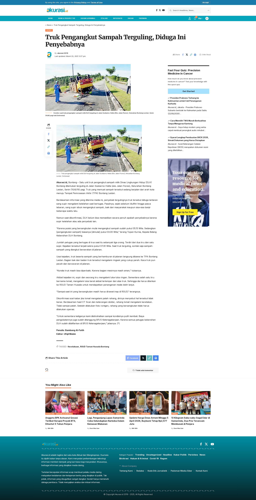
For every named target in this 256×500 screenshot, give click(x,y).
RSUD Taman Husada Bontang (94, 346)
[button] (206, 2)
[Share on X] (187, 55)
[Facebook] (156, 10)
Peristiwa (134, 413)
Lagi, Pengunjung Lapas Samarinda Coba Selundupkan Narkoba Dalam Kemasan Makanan (105, 420)
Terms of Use (96, 2)
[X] (160, 10)
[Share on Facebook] (183, 55)
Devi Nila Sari (94, 428)
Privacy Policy (80, 2)
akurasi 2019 (62, 53)
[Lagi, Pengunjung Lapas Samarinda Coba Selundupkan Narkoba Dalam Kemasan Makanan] (107, 403)
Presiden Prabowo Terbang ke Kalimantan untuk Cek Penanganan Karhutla (184, 101)
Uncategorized (153, 454)
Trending (145, 413)
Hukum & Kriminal (64, 413)
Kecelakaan (73, 346)
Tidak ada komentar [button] (144, 370)
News (49, 30)
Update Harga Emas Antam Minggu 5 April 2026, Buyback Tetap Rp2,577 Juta (148, 420)
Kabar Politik (180, 454)
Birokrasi (124, 458)
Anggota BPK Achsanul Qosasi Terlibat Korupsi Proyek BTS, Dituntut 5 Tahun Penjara (61, 420)
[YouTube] (163, 10)
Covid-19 (154, 458)
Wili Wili (50, 428)
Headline (50, 413)
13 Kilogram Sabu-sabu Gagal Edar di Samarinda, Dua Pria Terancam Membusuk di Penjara (190, 420)
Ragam (163, 458)
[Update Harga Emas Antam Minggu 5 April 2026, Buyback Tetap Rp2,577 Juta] (149, 403)
